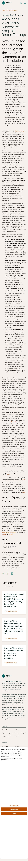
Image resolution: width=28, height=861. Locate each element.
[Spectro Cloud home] (6, 676)
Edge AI (17, 746)
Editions (17, 729)
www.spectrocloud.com (9, 532)
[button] (25, 3)
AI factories (5, 746)
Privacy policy (18, 758)
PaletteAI (4, 729)
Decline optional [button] (14, 809)
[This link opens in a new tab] (3, 573)
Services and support (20, 733)
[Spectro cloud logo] (7, 3)
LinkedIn (4, 534)
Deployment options (7, 733)
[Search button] (21, 3)
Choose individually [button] (14, 805)
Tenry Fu (13, 422)
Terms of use (5, 759)
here (6, 468)
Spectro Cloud (19, 131)
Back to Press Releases (9, 10)
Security (17, 736)
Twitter (10, 534)
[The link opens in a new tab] (7, 573)
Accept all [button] (14, 813)
